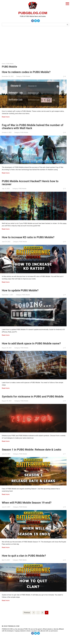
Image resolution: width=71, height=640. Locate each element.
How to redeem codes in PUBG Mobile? (26, 72)
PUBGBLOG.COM (32, 13)
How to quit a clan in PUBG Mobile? (24, 555)
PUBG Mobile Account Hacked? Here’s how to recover (30, 183)
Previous (27, 612)
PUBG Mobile (9, 63)
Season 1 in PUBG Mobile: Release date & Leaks (31, 449)
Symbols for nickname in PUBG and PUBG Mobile (33, 396)
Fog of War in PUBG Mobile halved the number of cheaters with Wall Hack (32, 126)
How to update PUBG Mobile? (20, 290)
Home (3, 63)
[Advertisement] (35, 44)
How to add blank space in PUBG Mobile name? (31, 343)
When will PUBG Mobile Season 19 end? (26, 502)
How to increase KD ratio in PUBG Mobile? (28, 237)
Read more (5, 117)
